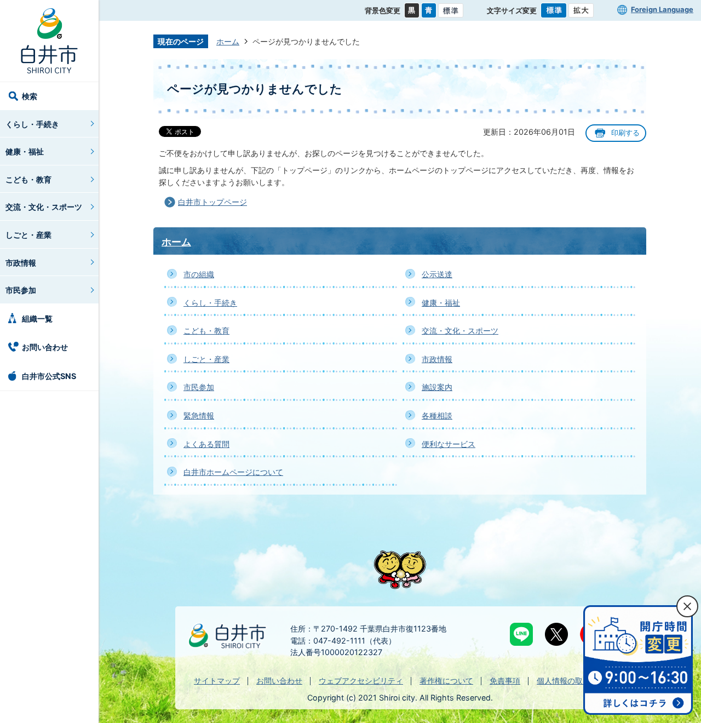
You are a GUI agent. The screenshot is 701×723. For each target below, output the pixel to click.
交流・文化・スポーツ (43, 206)
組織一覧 (37, 318)
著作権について (446, 680)
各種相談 (437, 415)
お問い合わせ (45, 347)
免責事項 (505, 680)
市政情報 (20, 262)
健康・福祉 (24, 151)
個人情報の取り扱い (571, 680)
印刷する (625, 133)
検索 (29, 96)
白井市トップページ (212, 201)
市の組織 (198, 274)
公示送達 (437, 274)
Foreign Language (662, 9)
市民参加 (20, 290)
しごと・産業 (28, 234)
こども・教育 (28, 179)
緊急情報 (198, 415)
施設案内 (437, 387)
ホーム (227, 41)
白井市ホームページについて (233, 472)
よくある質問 (206, 444)
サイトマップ (217, 680)
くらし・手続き (32, 124)
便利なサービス (448, 444)
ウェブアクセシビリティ (361, 680)
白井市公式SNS (49, 376)
